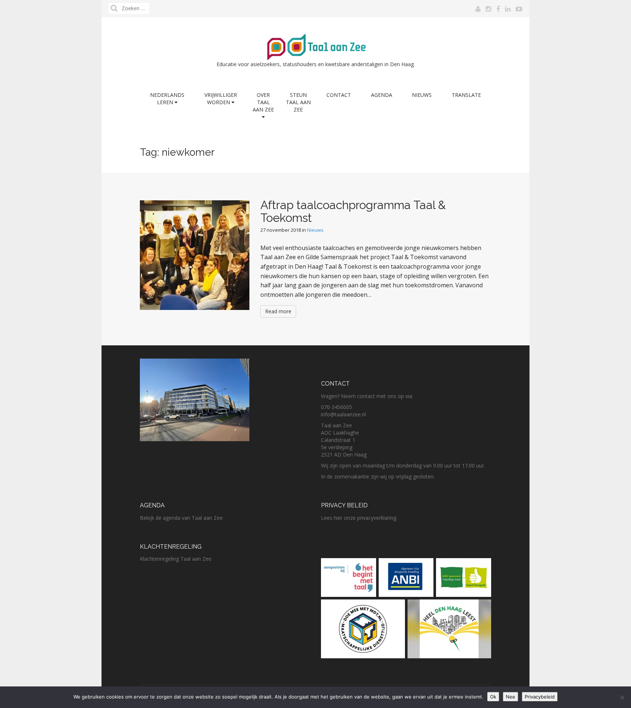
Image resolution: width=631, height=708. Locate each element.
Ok (493, 697)
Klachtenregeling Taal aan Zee (175, 558)
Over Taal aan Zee (263, 102)
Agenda (381, 94)
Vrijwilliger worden (220, 98)
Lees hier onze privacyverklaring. (359, 517)
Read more (278, 311)
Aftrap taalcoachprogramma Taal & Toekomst (353, 211)
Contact (338, 94)
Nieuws (422, 94)
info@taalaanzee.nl (343, 414)
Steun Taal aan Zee (298, 102)
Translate (466, 94)
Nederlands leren (167, 98)
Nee (510, 697)
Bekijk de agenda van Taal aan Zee (181, 517)
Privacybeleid (540, 697)
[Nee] (622, 697)
